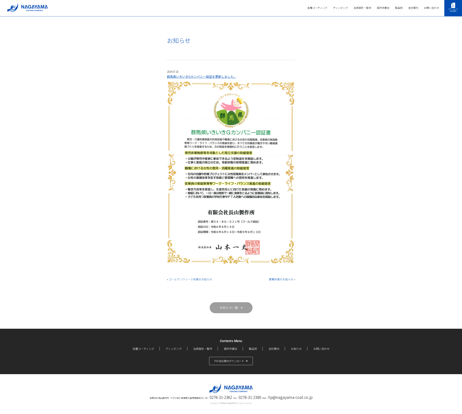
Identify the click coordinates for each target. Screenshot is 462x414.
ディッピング (340, 8)
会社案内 (413, 8)
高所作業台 (383, 8)
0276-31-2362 (221, 397)
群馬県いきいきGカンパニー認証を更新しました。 (202, 76)
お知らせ (296, 349)
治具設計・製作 (362, 8)
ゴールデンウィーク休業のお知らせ (190, 279)
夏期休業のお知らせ (281, 279)
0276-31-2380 (250, 397)
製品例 (399, 8)
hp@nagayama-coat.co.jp (290, 397)
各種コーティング (317, 8)
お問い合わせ (431, 8)
